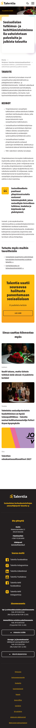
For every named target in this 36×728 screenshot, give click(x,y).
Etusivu (4, 60)
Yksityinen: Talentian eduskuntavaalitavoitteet (16, 62)
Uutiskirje (18, 706)
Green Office (18, 700)
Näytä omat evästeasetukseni (18, 723)
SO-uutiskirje (18, 711)
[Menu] (32, 3)
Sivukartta (18, 683)
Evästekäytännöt (18, 689)
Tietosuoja (18, 672)
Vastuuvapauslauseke (18, 677)
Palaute (18, 694)
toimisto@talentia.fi (18, 545)
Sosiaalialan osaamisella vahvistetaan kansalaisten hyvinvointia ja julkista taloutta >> (19, 259)
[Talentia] (8, 3)
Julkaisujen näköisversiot (18, 717)
